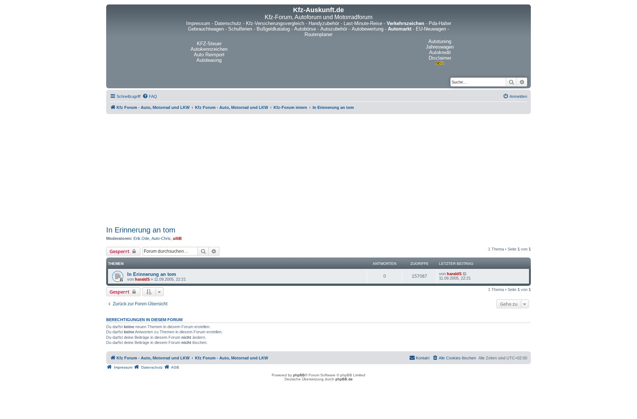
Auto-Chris (161, 238)
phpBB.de (344, 379)
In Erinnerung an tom (140, 230)
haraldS (142, 279)
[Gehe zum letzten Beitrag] (465, 273)
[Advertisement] (318, 168)
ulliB (177, 238)
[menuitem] (149, 96)
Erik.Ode (141, 238)
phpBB (299, 375)
